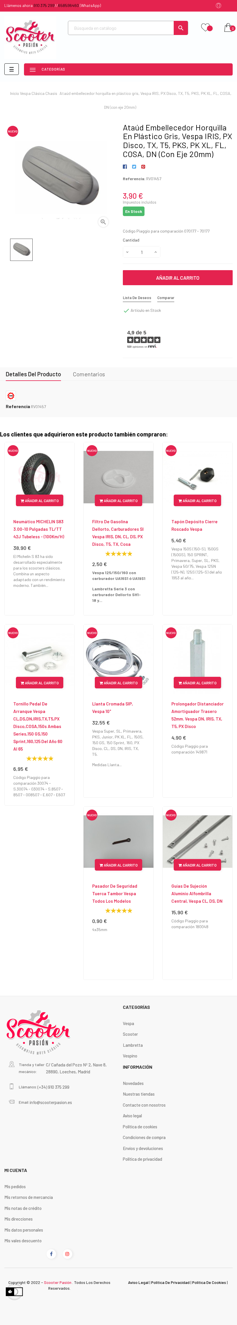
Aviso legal (132, 1115)
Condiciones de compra (144, 1137)
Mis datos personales (23, 1229)
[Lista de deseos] (205, 27)
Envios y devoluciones (143, 1148)
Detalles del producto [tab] (33, 374)
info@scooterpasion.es (51, 1102)
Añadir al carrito (177, 278)
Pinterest (143, 166)
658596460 (68, 5)
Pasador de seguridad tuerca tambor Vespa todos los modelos (114, 893)
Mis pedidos (15, 1186)
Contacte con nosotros (144, 1104)
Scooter (130, 1034)
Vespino (130, 1055)
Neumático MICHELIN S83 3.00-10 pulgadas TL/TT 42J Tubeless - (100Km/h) (38, 529)
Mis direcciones (18, 1218)
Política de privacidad (142, 1159)
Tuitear (134, 166)
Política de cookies (140, 1126)
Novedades (133, 1083)
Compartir (126, 166)
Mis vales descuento (23, 1240)
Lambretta (133, 1045)
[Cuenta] (218, 6)
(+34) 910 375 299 (53, 1087)
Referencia (18, 406)
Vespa (128, 1023)
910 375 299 (44, 5)
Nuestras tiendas (139, 1094)
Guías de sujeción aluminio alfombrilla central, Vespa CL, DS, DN (197, 893)
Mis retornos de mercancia (28, 1197)
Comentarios (89, 374)
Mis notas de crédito (23, 1208)
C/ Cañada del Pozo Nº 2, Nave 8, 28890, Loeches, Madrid (76, 1068)
